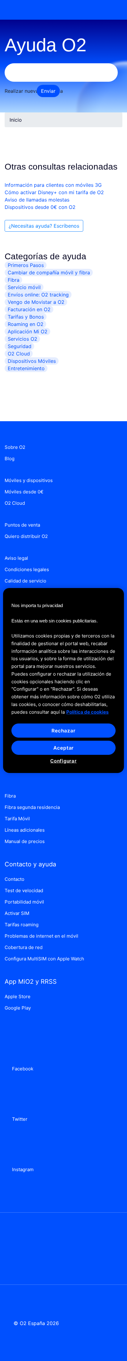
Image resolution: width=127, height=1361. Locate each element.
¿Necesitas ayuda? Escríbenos (44, 226)
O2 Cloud (19, 354)
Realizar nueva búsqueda (34, 91)
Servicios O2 (22, 339)
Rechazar (63, 731)
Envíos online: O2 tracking (38, 295)
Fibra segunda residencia (32, 807)
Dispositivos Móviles (32, 361)
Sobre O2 (15, 447)
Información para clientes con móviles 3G (53, 185)
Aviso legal (16, 558)
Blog (9, 458)
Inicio (16, 120)
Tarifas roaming (22, 925)
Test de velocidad (24, 890)
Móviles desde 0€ (24, 492)
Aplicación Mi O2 (27, 331)
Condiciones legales (27, 569)
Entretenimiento (26, 368)
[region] (63, 680)
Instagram (22, 1169)
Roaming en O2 (25, 324)
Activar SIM (17, 913)
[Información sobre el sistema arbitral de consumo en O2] (63, 1244)
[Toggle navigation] (113, 10)
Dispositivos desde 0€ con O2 (40, 207)
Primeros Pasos (26, 265)
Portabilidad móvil (24, 902)
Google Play (18, 1008)
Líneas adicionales (25, 830)
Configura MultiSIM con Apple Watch (44, 959)
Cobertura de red (24, 947)
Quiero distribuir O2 (26, 536)
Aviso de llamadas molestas (37, 200)
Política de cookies (87, 712)
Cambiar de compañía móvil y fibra (49, 272)
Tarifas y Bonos (26, 317)
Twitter (18, 1119)
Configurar (63, 761)
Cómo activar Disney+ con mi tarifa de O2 (54, 192)
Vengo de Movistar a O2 (36, 302)
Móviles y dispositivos (29, 480)
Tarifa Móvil (17, 819)
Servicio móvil (24, 287)
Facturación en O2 (29, 309)
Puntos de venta (22, 525)
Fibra (13, 280)
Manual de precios (25, 841)
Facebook (21, 1069)
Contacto (14, 879)
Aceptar (63, 748)
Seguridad (19, 346)
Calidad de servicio (25, 581)
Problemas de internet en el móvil (41, 936)
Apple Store (18, 996)
